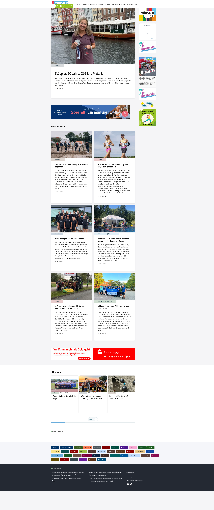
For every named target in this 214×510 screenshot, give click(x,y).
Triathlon (74, 459)
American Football (66, 447)
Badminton (78, 447)
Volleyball (92, 459)
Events (123, 447)
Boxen (105, 447)
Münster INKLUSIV (104, 4)
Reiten (76, 455)
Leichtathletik (140, 451)
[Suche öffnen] (136, 4)
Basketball (88, 447)
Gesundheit (55, 451)
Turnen (82, 459)
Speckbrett (145, 455)
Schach (105, 455)
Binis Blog (122, 4)
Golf (64, 451)
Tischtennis (64, 459)
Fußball (150, 447)
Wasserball (101, 459)
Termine (84, 4)
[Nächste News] (96, 419)
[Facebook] (127, 484)
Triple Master (92, 4)
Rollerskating (86, 455)
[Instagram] (131, 484)
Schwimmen (115, 455)
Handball (73, 451)
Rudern (96, 455)
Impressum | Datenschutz (134, 480)
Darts (114, 447)
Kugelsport (120, 451)
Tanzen (154, 455)
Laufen (129, 451)
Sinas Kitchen (134, 455)
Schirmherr (130, 4)
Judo (90, 451)
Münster (150, 451)
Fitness (132, 447)
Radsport (67, 455)
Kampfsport (101, 451)
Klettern (111, 451)
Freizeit (141, 447)
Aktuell (54, 447)
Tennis (54, 459)
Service (78, 4)
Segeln (124, 455)
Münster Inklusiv (56, 455)
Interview (115, 4)
